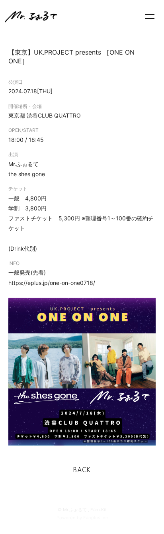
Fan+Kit (98, 509)
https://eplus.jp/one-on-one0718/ (51, 282)
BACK (82, 470)
